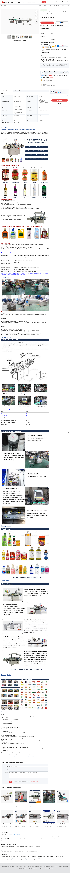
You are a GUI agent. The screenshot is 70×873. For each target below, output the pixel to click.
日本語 (47, 866)
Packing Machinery (14, 7)
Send (10, 781)
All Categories (5, 5)
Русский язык (25, 866)
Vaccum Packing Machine (5, 838)
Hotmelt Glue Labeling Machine (32, 851)
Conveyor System (21, 840)
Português (16, 866)
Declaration (46, 868)
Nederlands (37, 866)
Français (20, 866)
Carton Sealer (3, 840)
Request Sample (60, 25)
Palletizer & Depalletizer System (6, 836)
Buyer (45, 5)
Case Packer (20, 836)
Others (36, 840)
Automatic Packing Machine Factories (8, 856)
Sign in (68, 2)
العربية (41, 866)
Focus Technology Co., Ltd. (28, 868)
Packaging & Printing (7, 7)
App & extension (56, 5)
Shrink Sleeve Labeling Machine (7, 851)
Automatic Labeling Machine (19, 851)
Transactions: (61, 75)
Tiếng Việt (60, 866)
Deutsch (33, 866)
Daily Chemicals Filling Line (22, 838)
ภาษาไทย (52, 866)
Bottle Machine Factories (48, 856)
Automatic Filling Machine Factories (23, 856)
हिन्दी (49, 866)
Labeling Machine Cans (59, 856)
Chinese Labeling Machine (6, 859)
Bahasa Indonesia (65, 866)
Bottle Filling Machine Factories (37, 856)
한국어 (44, 866)
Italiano (29, 866)
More (2, 861)
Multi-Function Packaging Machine (58, 836)
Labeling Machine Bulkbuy (55, 859)
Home (2, 7)
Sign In (42, 85)
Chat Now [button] (63, 22)
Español (13, 866)
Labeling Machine (21, 7)
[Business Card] (67, 95)
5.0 (55, 92)
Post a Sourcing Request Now (32, 781)
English (9, 866)
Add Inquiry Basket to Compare (20, 40)
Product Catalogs (16, 834)
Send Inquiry (47, 22)
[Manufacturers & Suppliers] (7, 2)
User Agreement (41, 868)
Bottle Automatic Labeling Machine (19, 859)
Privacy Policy (51, 868)
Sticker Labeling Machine (28, 7)
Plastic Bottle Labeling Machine (32, 859)
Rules (68, 5)
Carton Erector (54, 838)
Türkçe (56, 866)
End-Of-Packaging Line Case (40, 838)
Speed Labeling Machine (44, 859)
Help (50, 5)
